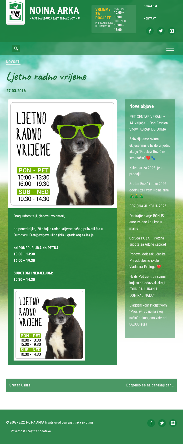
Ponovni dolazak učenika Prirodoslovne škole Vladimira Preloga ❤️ (147, 260)
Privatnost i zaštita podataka (31, 431)
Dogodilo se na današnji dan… (150, 385)
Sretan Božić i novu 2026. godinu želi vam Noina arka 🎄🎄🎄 (149, 190)
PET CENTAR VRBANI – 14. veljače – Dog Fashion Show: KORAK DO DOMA (148, 123)
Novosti (13, 62)
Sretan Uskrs (19, 385)
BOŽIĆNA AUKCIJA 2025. (148, 206)
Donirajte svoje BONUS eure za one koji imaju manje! (146, 222)
